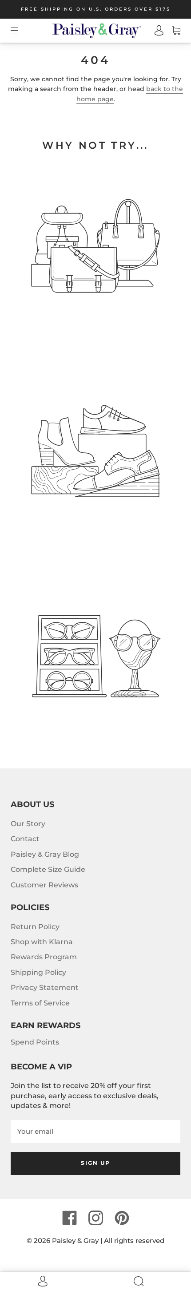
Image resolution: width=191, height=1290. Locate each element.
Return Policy (35, 926)
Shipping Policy (38, 972)
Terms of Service (40, 1003)
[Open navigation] (20, 31)
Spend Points (35, 1042)
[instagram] (95, 1218)
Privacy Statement (45, 987)
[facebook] (69, 1218)
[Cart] (171, 30)
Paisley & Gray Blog (45, 854)
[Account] (155, 30)
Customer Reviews (44, 885)
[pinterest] (121, 1218)
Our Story (28, 823)
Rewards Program (44, 957)
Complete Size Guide (48, 869)
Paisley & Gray (75, 1240)
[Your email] (95, 1131)
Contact (25, 839)
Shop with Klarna (42, 942)
